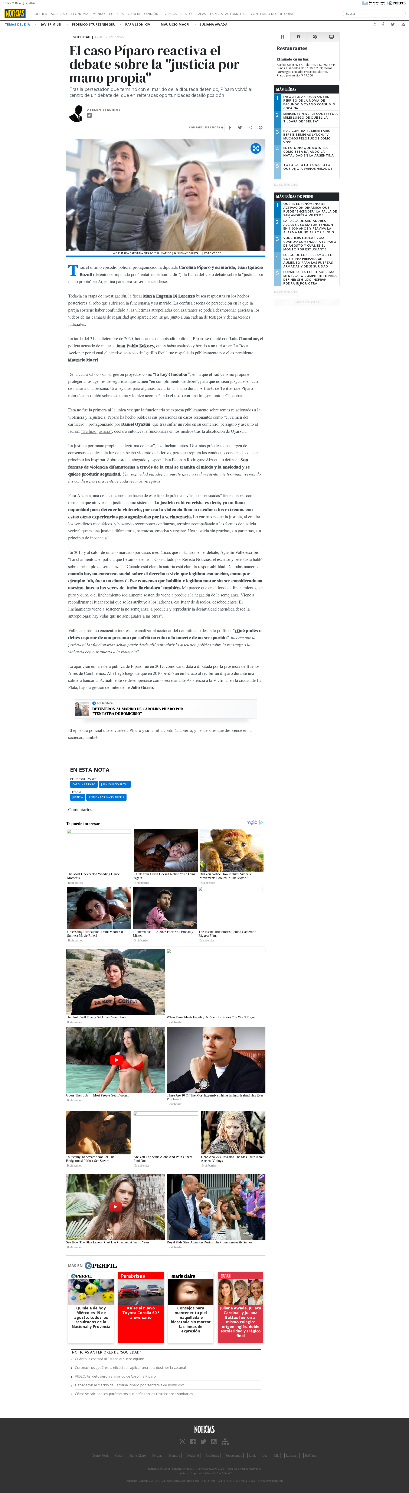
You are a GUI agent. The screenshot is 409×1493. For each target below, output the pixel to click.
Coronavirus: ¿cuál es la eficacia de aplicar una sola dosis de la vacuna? (130, 1367)
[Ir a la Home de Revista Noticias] (15, 13)
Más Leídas (286, 89)
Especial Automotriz (228, 13)
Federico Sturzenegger (94, 24)
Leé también (105, 703)
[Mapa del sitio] (225, 1441)
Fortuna (157, 1455)
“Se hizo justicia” (96, 431)
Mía (276, 1455)
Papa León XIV (138, 24)
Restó (186, 13)
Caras (119, 1455)
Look (252, 1455)
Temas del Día (18, 24)
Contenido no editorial (272, 13)
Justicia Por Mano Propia (106, 797)
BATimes (311, 1455)
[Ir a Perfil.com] (397, 2)
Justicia (77, 797)
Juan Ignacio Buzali (114, 784)
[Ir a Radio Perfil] (373, 2)
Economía (79, 13)
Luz (265, 1455)
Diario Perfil (100, 1455)
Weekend (193, 1455)
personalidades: (83, 779)
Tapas (201, 13)
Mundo (98, 13)
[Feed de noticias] (403, 25)
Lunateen (292, 1455)
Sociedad (59, 13)
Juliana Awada (213, 24)
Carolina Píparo (83, 784)
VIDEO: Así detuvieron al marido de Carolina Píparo (115, 1376)
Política (39, 13)
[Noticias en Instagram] (374, 25)
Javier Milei (51, 24)
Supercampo (234, 1455)
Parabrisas (212, 1455)
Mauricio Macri (175, 24)
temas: (75, 792)
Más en (75, 1265)
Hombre (174, 1455)
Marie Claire (137, 1455)
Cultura (116, 13)
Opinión (151, 13)
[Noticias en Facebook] (383, 25)
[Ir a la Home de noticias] (204, 1429)
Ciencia (134, 13)
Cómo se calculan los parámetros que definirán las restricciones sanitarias (134, 1393)
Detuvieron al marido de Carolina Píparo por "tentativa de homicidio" (137, 711)
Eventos (170, 13)
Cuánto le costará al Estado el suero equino (109, 1358)
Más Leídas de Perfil (295, 196)
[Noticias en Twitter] (393, 25)
